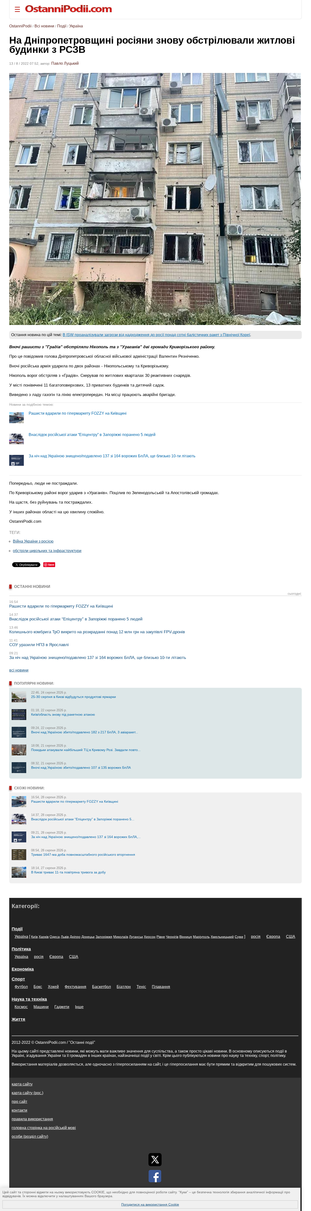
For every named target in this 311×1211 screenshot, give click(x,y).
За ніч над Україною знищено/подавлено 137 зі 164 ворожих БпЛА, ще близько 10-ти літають (112, 456)
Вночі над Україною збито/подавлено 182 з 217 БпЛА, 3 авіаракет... (84, 732)
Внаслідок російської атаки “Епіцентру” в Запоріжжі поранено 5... (82, 819)
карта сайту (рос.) (27, 1093)
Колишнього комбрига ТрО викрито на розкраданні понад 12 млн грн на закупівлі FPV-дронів (97, 632)
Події (61, 26)
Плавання (161, 987)
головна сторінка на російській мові (44, 1128)
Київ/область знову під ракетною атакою (63, 714)
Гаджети (61, 1007)
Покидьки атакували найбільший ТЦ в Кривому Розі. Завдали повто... (86, 750)
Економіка (23, 969)
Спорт (18, 979)
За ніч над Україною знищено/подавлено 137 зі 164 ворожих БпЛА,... (86, 837)
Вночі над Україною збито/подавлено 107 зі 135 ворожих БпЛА (81, 767)
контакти (19, 1110)
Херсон (150, 937)
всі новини (18, 670)
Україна (76, 26)
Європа (273, 936)
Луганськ (136, 937)
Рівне (160, 937)
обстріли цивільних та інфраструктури (47, 551)
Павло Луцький (65, 63)
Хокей (53, 987)
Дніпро (75, 937)
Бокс (38, 987)
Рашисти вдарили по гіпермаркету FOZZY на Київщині (78, 413)
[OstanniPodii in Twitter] (155, 1159)
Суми (239, 937)
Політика (21, 949)
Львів (65, 937)
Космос (21, 1007)
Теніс (141, 987)
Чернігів (172, 937)
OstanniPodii (20, 26)
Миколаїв (120, 937)
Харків (44, 937)
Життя (18, 1019)
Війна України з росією (33, 541)
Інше (79, 1007)
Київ (34, 937)
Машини (41, 1007)
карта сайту (22, 1084)
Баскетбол (101, 987)
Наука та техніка (29, 999)
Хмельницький (222, 937)
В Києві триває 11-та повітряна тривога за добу (68, 872)
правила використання (32, 1119)
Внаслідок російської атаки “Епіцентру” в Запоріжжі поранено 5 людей (92, 435)
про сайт (19, 1102)
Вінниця (185, 937)
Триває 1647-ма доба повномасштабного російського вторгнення (83, 854)
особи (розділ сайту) (30, 1136)
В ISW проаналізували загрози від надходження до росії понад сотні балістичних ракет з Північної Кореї (156, 335)
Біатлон (124, 987)
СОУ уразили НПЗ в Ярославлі (39, 644)
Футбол (21, 987)
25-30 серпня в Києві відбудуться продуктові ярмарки (73, 697)
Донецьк (88, 937)
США (290, 936)
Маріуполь (201, 937)
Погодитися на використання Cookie (150, 1204)
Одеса (55, 937)
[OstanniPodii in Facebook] (155, 1176)
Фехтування (75, 987)
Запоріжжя (103, 937)
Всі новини (44, 26)
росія (255, 936)
